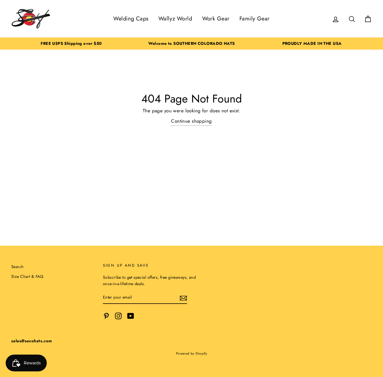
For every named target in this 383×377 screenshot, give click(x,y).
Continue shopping (191, 121)
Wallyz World (175, 19)
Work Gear (216, 19)
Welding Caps (130, 19)
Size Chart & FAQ (27, 276)
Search (17, 266)
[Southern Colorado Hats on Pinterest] (106, 315)
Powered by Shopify (191, 353)
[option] (71, 43)
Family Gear (254, 19)
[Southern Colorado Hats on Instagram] (118, 315)
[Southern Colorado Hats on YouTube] (130, 315)
